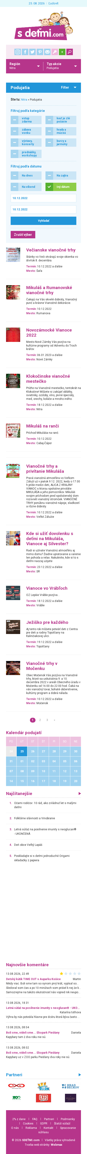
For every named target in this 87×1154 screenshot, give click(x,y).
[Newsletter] (47, 52)
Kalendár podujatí (24, 732)
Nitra (24, 99)
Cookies (28, 1123)
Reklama (31, 1128)
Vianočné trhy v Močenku (41, 666)
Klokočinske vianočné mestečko (48, 379)
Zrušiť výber (23, 234)
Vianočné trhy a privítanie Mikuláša (45, 469)
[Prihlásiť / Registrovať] (55, 52)
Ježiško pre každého (47, 622)
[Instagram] (17, 52)
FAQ (34, 1119)
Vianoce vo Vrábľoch (47, 588)
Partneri (49, 1119)
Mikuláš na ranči (42, 426)
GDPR (43, 1123)
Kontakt (48, 1128)
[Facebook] (25, 52)
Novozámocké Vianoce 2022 (49, 333)
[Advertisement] (43, 914)
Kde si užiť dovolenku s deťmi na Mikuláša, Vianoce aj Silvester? (49, 538)
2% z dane (19, 1119)
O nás (15, 1128)
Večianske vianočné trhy (50, 250)
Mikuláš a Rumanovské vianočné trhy (49, 290)
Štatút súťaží (62, 1123)
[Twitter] (32, 52)
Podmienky (68, 1119)
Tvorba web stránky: (43, 1144)
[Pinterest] (40, 52)
